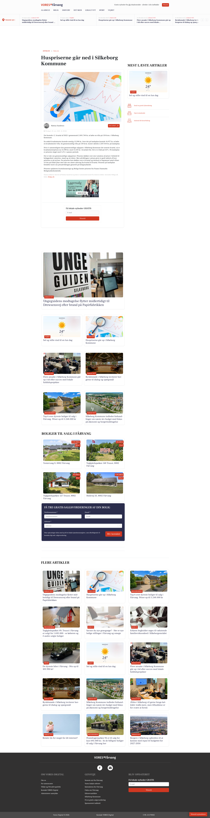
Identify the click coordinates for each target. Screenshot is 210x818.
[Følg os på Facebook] (99, 767)
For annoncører (47, 783)
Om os (43, 780)
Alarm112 (45, 10)
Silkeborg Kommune (93, 797)
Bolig (56, 10)
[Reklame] (82, 188)
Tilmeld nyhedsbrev (198, 814)
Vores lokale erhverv (92, 783)
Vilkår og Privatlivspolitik (51, 787)
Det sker (78, 10)
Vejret (111, 10)
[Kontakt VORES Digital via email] (110, 767)
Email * (87, 512)
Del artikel (112, 126)
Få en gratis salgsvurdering (95, 800)
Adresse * (47, 521)
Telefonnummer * (51, 512)
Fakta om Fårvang (92, 790)
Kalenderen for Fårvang (94, 787)
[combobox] (45, 525)
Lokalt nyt (90, 10)
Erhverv (66, 10)
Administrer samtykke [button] (49, 793)
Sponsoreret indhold (92, 803)
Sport (101, 10)
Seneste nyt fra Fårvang (94, 780)
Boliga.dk (51, 177)
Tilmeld (165, 5)
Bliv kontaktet (113, 534)
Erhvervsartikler (91, 793)
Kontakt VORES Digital (49, 790)
